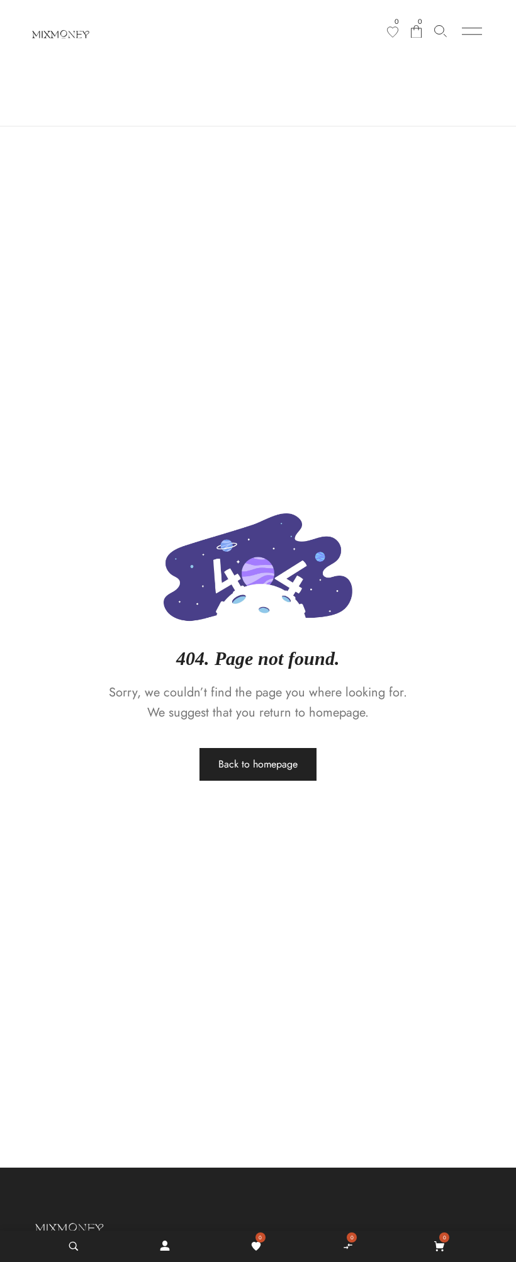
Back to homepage (258, 764)
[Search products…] (440, 31)
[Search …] (74, 1246)
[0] (392, 32)
